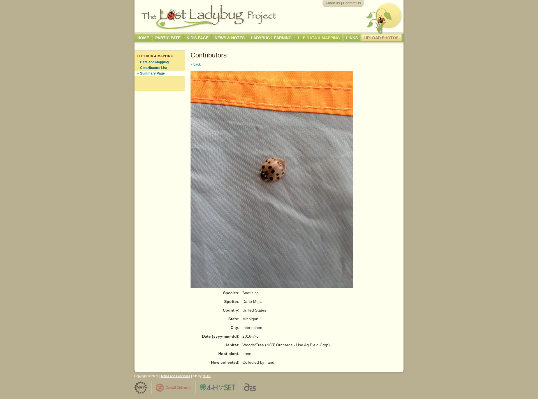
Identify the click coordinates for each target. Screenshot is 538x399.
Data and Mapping (154, 62)
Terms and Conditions (175, 376)
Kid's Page (197, 38)
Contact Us (352, 3)
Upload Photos (381, 38)
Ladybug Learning (271, 38)
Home (143, 38)
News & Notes (230, 38)
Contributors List (153, 68)
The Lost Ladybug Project (209, 17)
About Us (332, 3)
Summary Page (152, 73)
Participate (167, 38)
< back (196, 64)
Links (352, 38)
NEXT (207, 376)
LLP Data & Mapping (319, 38)
